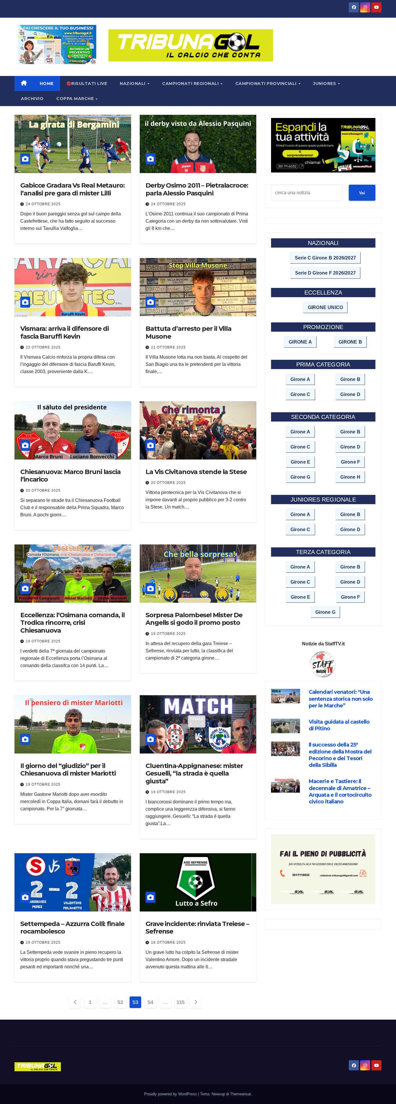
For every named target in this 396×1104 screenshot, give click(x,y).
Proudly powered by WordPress (171, 1094)
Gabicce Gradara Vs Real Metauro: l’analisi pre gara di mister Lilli (72, 189)
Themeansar (240, 1094)
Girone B (350, 379)
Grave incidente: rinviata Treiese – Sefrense (197, 927)
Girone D (350, 394)
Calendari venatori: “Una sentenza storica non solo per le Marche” (341, 699)
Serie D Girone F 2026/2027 (325, 272)
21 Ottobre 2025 (168, 347)
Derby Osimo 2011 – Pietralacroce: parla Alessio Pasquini (197, 189)
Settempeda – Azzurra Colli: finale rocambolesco (72, 927)
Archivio (32, 98)
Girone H (350, 477)
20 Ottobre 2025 (43, 491)
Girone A (300, 379)
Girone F (350, 462)
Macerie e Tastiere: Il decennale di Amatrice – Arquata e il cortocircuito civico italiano (340, 791)
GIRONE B (350, 341)
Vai (362, 192)
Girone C (300, 394)
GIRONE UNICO (325, 307)
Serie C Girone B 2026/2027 (325, 257)
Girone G (300, 477)
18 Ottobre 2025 (168, 942)
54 (150, 1002)
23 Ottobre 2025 (43, 347)
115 (181, 1002)
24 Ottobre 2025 (43, 204)
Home (47, 83)
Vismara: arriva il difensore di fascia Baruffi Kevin (64, 332)
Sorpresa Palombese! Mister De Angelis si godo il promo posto (194, 619)
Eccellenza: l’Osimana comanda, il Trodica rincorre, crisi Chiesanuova (72, 622)
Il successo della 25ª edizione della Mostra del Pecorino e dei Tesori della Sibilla (340, 755)
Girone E (300, 462)
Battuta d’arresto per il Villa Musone (188, 332)
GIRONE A (300, 341)
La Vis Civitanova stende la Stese (196, 472)
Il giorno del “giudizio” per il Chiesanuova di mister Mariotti (68, 769)
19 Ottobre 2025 (43, 641)
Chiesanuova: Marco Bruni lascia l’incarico (70, 475)
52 (120, 1002)
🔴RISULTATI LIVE (86, 83)
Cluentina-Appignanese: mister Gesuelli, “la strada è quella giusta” (194, 773)
